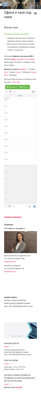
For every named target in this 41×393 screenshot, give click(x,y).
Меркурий (22, 69)
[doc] (14, 82)
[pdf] (18, 82)
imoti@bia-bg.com (10, 262)
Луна (5, 72)
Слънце (17, 72)
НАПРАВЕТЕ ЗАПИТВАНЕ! (12, 217)
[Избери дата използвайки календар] (10, 91)
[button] (30, 206)
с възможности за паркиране (23, 59)
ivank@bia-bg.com (10, 272)
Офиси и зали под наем (17, 14)
